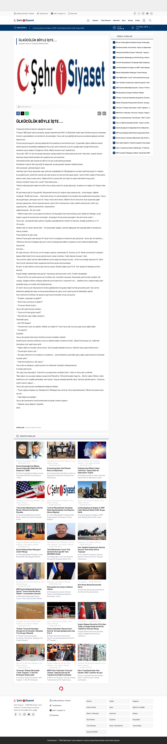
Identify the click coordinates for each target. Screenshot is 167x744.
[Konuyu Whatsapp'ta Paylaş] (27, 113)
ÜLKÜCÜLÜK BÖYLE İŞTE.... (33, 427)
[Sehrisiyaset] (88, 20)
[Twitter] (139, 13)
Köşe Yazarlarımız (53, 542)
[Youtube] (147, 13)
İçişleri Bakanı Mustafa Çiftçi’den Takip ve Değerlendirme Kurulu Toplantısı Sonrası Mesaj (92, 626)
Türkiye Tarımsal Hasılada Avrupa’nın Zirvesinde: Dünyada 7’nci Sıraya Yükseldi (29, 631)
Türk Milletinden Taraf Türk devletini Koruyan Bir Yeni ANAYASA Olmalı (58, 551)
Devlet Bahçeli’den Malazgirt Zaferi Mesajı (28, 550)
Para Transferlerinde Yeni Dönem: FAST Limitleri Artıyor (90, 671)
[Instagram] (143, 13)
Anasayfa (22, 43)
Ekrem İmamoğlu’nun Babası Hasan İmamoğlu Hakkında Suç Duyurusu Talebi (29, 468)
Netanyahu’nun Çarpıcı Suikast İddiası (60, 588)
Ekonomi (27, 621)
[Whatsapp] (151, 13)
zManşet (34, 461)
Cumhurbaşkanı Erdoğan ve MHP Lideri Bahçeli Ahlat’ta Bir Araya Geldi (58, 28)
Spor (48, 621)
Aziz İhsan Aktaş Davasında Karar (89, 586)
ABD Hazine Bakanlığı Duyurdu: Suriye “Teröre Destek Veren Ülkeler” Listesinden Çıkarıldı (29, 591)
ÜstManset (25, 542)
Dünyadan (50, 461)
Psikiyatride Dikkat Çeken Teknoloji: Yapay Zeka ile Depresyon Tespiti (89, 470)
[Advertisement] (59, 5)
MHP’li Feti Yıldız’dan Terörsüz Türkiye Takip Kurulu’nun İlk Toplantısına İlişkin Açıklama (59, 672)
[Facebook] (135, 13)
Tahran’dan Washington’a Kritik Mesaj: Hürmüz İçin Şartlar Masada (29, 510)
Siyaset (18, 542)
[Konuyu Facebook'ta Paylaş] (18, 113)
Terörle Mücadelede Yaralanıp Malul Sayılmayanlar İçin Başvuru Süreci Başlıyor (60, 510)
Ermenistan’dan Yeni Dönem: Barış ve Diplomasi (59, 469)
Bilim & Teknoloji (83, 461)
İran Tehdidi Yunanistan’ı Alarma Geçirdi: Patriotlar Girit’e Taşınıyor (91, 549)
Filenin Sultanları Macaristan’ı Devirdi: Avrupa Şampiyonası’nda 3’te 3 (61, 631)
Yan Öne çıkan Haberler (63, 461)
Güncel (28, 43)
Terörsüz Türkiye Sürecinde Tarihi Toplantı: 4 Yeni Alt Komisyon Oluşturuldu (27, 672)
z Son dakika (26, 461)
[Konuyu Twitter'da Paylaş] (22, 113)
